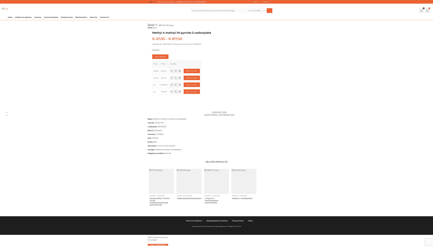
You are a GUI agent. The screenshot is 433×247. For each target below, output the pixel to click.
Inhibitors (160, 196)
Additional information (219, 115)
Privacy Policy (238, 221)
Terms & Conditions (194, 221)
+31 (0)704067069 (200, 2)
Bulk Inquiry (160, 57)
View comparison (158, 245)
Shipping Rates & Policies (217, 221)
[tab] (219, 112)
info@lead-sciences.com (184, 2)
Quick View (161, 191)
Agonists (153, 196)
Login (255, 2)
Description (219, 112)
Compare (266, 2)
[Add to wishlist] (156, 191)
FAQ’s (250, 221)
